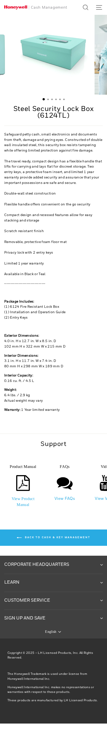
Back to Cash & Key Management (57, 537)
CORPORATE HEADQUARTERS (36, 564)
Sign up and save (24, 618)
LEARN (11, 582)
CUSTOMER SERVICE (27, 600)
